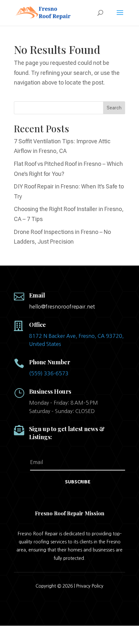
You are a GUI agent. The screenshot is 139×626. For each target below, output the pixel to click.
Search (114, 107)
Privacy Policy (89, 586)
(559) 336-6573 (49, 373)
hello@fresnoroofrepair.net (62, 306)
